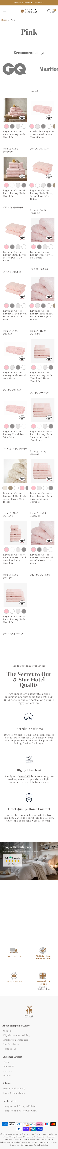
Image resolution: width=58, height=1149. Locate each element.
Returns (7, 1075)
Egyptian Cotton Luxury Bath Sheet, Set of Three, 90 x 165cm (41, 315)
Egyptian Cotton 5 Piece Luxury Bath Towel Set (14, 619)
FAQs (6, 1062)
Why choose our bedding (16, 1035)
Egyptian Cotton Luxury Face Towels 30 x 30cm (42, 254)
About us (8, 1031)
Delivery (7, 1071)
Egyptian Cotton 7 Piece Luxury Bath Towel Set (14, 134)
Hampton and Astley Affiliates (20, 1106)
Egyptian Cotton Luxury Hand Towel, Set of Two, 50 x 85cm (15, 315)
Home (4, 20)
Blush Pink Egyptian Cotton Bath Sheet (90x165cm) (42, 134)
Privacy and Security (14, 1088)
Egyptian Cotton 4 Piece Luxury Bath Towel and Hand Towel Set (41, 377)
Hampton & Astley (16, 1134)
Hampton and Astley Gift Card (20, 1111)
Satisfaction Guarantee (15, 1040)
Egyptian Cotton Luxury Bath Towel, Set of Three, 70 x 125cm (42, 559)
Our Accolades (11, 1044)
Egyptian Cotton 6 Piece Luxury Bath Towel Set (14, 193)
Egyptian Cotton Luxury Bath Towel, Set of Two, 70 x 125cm (15, 256)
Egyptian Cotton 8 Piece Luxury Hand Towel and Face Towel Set (14, 559)
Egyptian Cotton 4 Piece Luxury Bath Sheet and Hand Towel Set (41, 435)
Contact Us (9, 1066)
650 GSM (24, 776)
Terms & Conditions (14, 1093)
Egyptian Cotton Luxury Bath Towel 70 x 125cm (14, 375)
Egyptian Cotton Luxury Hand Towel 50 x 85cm (15, 434)
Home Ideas (9, 1049)
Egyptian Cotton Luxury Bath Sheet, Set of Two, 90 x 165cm (41, 194)
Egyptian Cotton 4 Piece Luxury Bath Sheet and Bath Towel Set (41, 497)
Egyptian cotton (35, 734)
